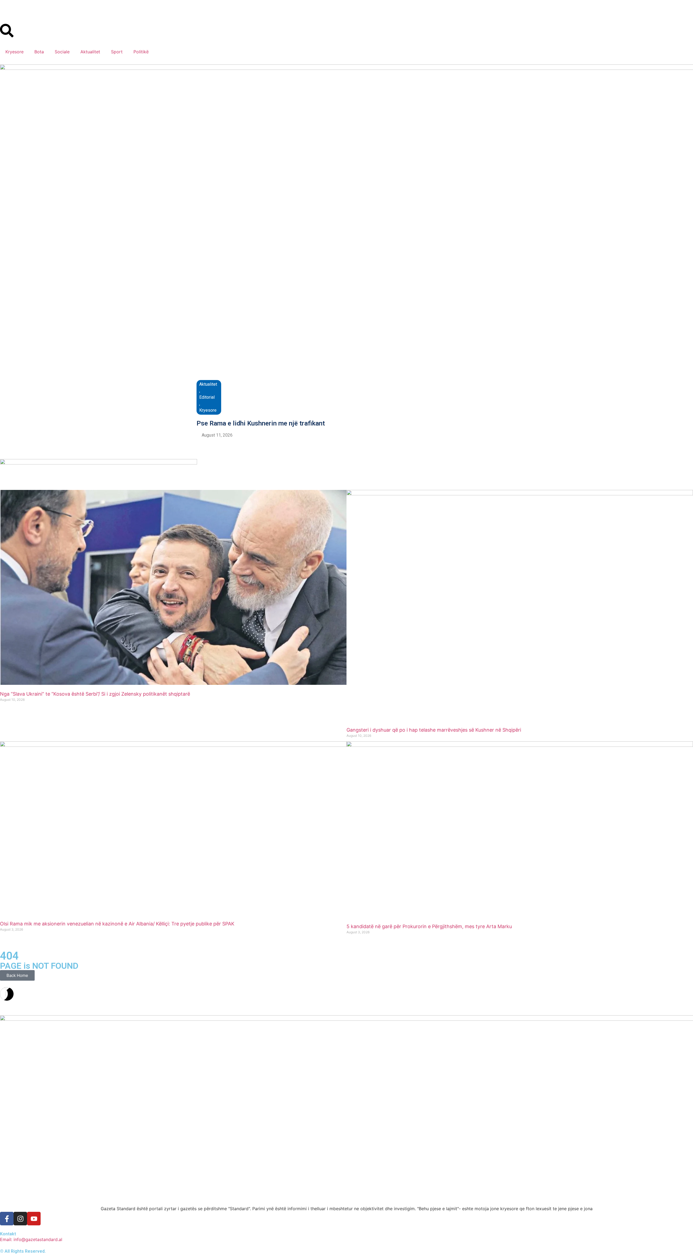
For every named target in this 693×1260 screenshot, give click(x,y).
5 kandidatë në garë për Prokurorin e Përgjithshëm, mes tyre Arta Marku (429, 926)
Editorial (207, 397)
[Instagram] (20, 1218)
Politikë (141, 51)
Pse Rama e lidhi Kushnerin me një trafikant (261, 423)
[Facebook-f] (7, 1218)
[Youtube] (34, 1218)
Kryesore (14, 51)
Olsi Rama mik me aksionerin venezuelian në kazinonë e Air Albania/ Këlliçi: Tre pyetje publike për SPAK (117, 924)
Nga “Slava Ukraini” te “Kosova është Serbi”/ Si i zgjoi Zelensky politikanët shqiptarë (95, 694)
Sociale (62, 51)
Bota (39, 51)
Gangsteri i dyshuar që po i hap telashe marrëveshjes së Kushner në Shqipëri (433, 730)
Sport (117, 51)
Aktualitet (90, 51)
